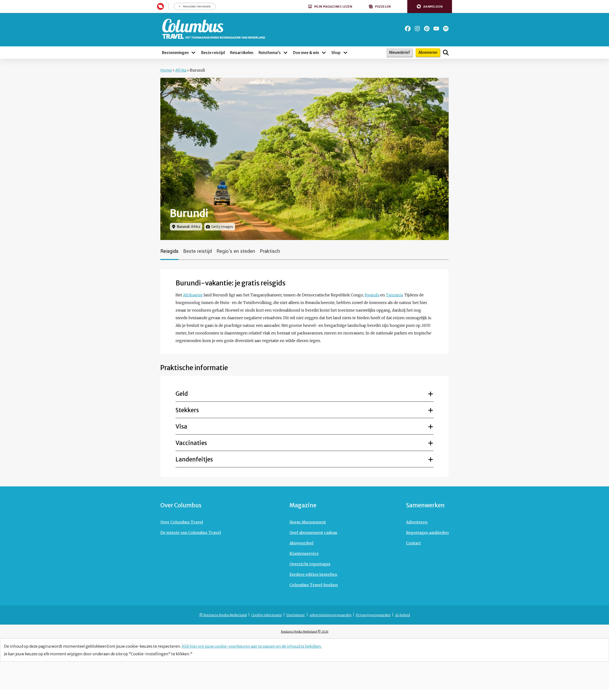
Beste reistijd (197, 251)
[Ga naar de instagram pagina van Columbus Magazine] (417, 28)
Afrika (180, 70)
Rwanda (372, 295)
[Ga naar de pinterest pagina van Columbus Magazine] (427, 28)
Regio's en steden (235, 251)
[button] (429, 6)
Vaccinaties (191, 443)
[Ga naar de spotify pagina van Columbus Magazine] (446, 28)
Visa (181, 426)
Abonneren (427, 52)
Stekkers (187, 410)
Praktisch (270, 251)
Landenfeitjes (194, 459)
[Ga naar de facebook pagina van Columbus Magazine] (408, 28)
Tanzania (394, 295)
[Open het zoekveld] (446, 52)
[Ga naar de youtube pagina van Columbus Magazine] (436, 28)
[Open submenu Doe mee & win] (323, 52)
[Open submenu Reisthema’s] (285, 52)
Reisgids (169, 251)
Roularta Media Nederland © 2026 (304, 631)
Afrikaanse (193, 295)
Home (166, 70)
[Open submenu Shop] (345, 52)
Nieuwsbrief (399, 52)
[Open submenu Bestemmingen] (193, 52)
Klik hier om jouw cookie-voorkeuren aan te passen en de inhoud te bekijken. (252, 646)
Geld (182, 393)
